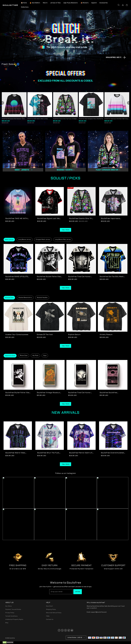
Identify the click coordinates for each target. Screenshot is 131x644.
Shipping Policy (51, 609)
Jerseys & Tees (55, 3)
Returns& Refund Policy (53, 613)
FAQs (47, 616)
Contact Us (49, 619)
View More (65, 230)
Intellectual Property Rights (14, 619)
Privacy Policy (9, 613)
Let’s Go (77, 591)
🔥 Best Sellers (35, 3)
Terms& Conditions (11, 616)
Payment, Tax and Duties (13, 609)
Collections (25, 7)
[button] (118, 5)
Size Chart (49, 606)
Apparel (94, 3)
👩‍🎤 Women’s (84, 3)
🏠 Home (24, 3)
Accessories (103, 3)
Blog (6, 623)
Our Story (8, 606)
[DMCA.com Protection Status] (8, 643)
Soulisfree (12, 638)
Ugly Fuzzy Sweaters (70, 3)
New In (45, 3)
